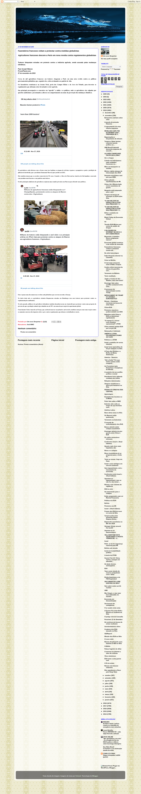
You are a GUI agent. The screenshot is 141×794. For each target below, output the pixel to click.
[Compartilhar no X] (56, 322)
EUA (105, 568)
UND (106, 590)
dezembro (108, 113)
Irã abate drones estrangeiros (110, 564)
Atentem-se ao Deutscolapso (110, 531)
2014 (105, 714)
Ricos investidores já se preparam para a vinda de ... (113, 455)
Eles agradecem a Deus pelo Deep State (112, 671)
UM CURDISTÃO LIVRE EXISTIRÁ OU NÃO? (112, 582)
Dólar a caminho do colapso (111, 213)
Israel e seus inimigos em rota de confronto (113, 464)
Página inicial (57, 340)
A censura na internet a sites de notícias (112, 652)
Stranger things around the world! (112, 527)
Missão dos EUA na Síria (113, 636)
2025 (105, 94)
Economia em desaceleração (110, 600)
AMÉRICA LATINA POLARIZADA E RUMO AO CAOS (113, 335)
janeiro (107, 700)
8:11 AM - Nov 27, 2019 (32, 151)
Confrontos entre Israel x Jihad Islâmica (113, 475)
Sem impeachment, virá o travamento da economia (113, 469)
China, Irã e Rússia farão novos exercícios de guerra (113, 186)
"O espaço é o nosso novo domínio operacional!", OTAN (112, 322)
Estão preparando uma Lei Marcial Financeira (113, 497)
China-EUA (108, 307)
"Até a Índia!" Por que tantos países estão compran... (112, 361)
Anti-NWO (30, 324)
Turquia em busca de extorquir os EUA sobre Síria (113, 196)
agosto (107, 681)
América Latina (109, 410)
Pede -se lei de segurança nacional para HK (113, 544)
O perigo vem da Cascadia (113, 616)
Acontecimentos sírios (112, 626)
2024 (105, 97)
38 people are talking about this (32, 288)
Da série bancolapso (111, 253)
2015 (105, 711)
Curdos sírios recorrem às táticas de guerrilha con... (113, 268)
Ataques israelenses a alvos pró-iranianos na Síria (113, 385)
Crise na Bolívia (110, 260)
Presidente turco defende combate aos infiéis (113, 377)
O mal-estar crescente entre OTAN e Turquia (112, 263)
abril (106, 691)
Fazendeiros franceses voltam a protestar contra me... (112, 248)
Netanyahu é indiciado (112, 331)
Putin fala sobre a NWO (112, 401)
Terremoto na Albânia (111, 273)
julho (107, 683)
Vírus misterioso (110, 656)
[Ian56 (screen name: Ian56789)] (22, 186)
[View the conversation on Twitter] (45, 156)
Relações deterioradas (112, 381)
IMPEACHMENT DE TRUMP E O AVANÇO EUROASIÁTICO (113, 297)
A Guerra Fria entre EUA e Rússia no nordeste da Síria (113, 612)
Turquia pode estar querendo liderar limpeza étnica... (111, 517)
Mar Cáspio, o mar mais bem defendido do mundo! (112, 594)
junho (107, 686)
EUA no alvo (108, 489)
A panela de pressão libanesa (111, 123)
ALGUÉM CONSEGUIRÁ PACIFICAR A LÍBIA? (112, 154)
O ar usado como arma (112, 608)
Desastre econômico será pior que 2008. (113, 176)
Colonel (78, 776)
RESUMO (106, 722)
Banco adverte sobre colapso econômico (112, 427)
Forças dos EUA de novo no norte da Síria (113, 512)
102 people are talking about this (32, 164)
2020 (105, 107)
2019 (105, 110)
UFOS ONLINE (108, 737)
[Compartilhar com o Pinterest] (60, 322)
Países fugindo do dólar (112, 649)
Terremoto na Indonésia (112, 420)
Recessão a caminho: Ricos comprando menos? (112, 238)
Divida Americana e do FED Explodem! (112, 578)
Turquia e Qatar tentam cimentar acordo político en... (112, 143)
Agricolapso (108, 394)
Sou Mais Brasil (108, 747)
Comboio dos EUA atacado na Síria (110, 630)
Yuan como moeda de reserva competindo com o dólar (112, 572)
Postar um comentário (28, 332)
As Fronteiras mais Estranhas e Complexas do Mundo (113, 367)
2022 (105, 102)
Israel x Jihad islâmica (112, 508)
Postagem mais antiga (85, 340)
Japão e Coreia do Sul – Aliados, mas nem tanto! (113, 279)
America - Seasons (111, 357)
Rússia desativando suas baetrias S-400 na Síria (113, 642)
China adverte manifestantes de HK (112, 180)
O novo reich (109, 639)
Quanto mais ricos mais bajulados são (112, 447)
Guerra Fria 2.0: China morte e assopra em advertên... (112, 559)
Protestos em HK (110, 506)
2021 (105, 105)
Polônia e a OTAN (110, 340)
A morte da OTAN (110, 555)
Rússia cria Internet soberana (111, 666)
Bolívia (106, 503)
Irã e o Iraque (109, 158)
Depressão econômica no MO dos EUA (113, 522)
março (107, 694)
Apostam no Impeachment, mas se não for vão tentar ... (112, 480)
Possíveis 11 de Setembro (113, 619)
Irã (105, 221)
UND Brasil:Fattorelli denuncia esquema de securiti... (113, 149)
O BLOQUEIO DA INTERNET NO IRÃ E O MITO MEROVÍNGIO (113, 232)
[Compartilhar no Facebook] (58, 322)
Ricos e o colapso (110, 450)
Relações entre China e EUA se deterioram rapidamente (112, 316)
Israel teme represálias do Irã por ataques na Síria (113, 347)
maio (107, 689)
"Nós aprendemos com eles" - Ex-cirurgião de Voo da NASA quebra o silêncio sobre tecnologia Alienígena (112, 741)
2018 (105, 703)
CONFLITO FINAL (109, 753)
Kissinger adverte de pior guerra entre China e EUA (113, 433)
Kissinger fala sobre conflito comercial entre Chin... (113, 284)
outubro (108, 675)
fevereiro (108, 697)
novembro (108, 115)
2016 (105, 708)
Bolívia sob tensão (111, 548)
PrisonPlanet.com (24, 71)
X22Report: (108, 633)
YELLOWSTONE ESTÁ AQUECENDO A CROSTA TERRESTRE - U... (113, 536)
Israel (106, 541)
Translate (117, 69)
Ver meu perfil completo (109, 58)
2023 (105, 99)
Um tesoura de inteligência (109, 604)
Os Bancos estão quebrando (110, 416)
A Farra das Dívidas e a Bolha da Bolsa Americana (112, 353)
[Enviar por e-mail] (52, 322)
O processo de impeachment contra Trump (112, 290)
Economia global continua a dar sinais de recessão (113, 243)
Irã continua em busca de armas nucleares (113, 623)
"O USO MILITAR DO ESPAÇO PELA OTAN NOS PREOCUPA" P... (112, 202)
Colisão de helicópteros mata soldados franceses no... (112, 162)
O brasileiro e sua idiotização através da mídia (112, 749)
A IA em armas (109, 663)
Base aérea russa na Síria (113, 413)
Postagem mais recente (29, 340)
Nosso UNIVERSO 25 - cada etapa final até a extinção (112, 732)
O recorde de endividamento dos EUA (113, 423)
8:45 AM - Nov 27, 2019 (31, 276)
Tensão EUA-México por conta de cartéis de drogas (112, 226)
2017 (105, 706)
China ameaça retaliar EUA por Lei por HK (113, 327)
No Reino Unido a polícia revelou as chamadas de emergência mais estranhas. (112, 725)
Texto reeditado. (110, 276)
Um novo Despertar (110, 56)
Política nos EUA (110, 500)
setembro (108, 678)
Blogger (95, 776)
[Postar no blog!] (54, 322)
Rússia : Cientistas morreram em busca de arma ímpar (113, 303)
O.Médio (107, 646)
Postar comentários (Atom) (33, 344)
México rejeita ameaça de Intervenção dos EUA (113, 172)
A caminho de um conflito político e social (113, 373)
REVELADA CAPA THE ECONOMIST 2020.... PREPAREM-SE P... (112, 132)
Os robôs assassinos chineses (111, 438)
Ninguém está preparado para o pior (113, 191)
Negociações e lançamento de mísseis (113, 138)
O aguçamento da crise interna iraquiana (112, 127)
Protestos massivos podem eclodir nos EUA (113, 311)
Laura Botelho (108, 730)
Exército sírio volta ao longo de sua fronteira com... (113, 405)
